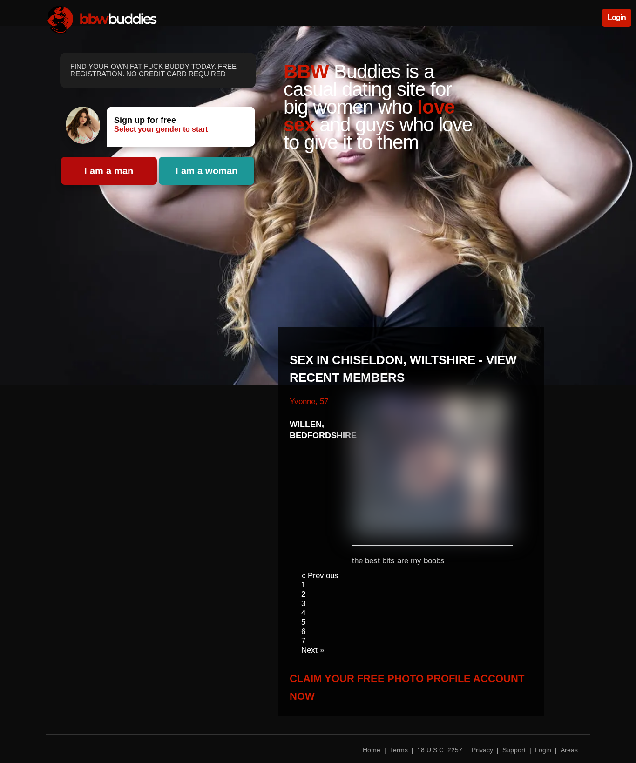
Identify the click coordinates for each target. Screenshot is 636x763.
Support (514, 750)
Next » (312, 650)
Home (372, 750)
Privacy (482, 750)
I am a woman (206, 171)
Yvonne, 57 (309, 401)
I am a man (108, 171)
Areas (569, 750)
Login (617, 17)
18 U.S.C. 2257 (439, 750)
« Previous (319, 575)
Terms (399, 750)
